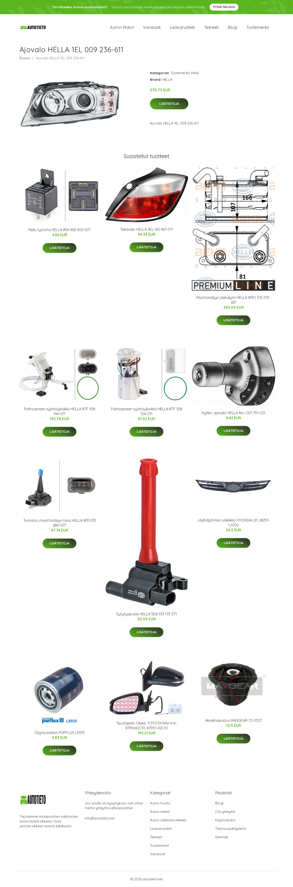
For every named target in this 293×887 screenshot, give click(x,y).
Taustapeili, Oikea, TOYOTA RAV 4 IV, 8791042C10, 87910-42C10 (146, 725)
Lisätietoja (169, 104)
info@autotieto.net (99, 818)
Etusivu (24, 58)
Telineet (211, 27)
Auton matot (122, 27)
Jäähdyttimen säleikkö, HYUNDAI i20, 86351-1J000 (233, 522)
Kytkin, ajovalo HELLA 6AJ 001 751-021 (233, 413)
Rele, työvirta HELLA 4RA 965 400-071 (59, 229)
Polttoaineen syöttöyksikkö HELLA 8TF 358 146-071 (59, 411)
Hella (195, 73)
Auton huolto (160, 803)
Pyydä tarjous (224, 7)
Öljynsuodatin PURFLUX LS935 (59, 732)
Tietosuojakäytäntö (231, 828)
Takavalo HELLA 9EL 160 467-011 (146, 229)
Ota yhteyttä (225, 811)
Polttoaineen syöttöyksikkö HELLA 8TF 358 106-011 (146, 411)
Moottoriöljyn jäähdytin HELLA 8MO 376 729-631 (233, 300)
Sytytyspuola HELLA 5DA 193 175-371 (146, 614)
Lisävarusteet (182, 27)
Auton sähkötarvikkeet (168, 820)
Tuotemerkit (257, 27)
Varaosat (152, 27)
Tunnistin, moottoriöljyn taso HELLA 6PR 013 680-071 (59, 522)
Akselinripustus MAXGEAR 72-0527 (233, 720)
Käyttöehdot (225, 820)
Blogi (232, 27)
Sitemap (221, 837)
